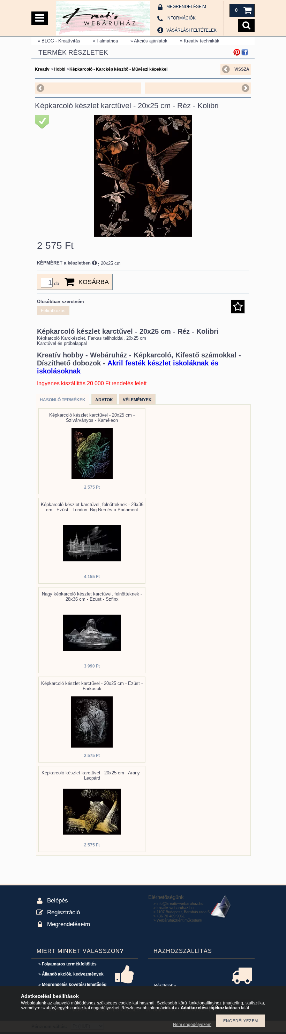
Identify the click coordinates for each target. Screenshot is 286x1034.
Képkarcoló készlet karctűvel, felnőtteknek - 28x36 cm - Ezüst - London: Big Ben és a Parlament (92, 507)
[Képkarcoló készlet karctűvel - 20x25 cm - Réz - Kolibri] (143, 235)
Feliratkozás (53, 310)
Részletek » (165, 985)
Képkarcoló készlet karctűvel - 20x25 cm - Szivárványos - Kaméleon (92, 417)
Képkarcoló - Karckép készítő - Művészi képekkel (118, 69)
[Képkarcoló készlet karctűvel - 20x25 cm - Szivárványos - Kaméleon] (92, 477)
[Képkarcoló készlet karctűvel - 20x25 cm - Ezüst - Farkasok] (92, 746)
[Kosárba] (68, 282)
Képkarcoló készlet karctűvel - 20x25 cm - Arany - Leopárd (92, 775)
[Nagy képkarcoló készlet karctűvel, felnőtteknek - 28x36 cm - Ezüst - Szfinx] (92, 649)
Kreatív (42, 69)
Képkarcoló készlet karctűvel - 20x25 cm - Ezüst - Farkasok (92, 686)
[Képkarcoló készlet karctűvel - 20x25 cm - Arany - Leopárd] (92, 833)
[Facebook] (244, 52)
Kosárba (93, 281)
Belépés (57, 900)
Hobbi (59, 69)
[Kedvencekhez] (237, 306)
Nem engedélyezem (192, 1024)
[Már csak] (42, 122)
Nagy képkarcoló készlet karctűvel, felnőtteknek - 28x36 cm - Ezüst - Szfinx (92, 596)
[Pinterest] (236, 52)
